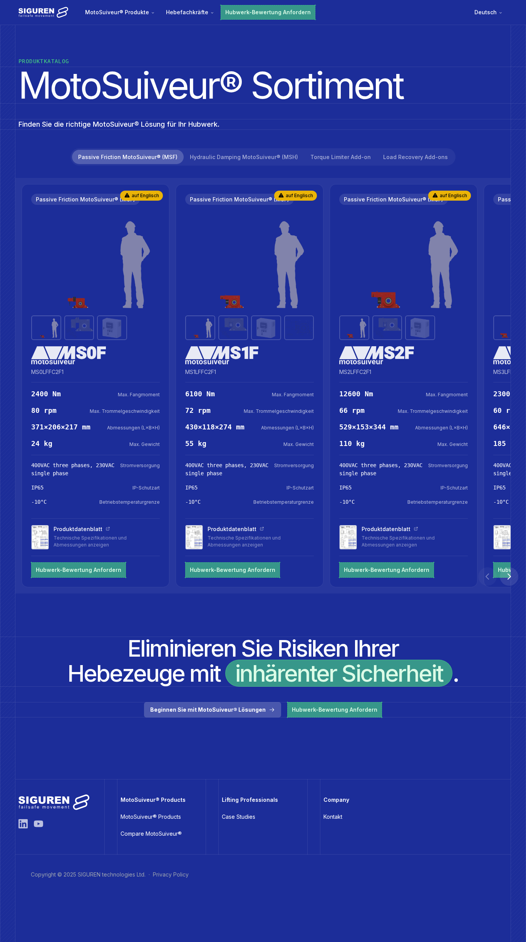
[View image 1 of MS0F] (46, 327)
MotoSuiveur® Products (151, 816)
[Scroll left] (487, 576)
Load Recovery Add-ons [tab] (415, 157)
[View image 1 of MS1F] (200, 327)
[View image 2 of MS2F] (387, 327)
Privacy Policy (171, 874)
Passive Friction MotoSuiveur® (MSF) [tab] (128, 157)
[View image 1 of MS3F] (508, 327)
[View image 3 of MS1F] (266, 327)
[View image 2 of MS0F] (79, 327)
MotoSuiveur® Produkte (117, 12)
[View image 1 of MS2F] (354, 327)
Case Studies (238, 816)
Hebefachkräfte (187, 12)
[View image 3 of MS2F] (420, 327)
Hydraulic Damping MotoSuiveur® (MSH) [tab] (244, 157)
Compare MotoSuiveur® (151, 833)
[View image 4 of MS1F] (299, 327)
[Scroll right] (509, 576)
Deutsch (485, 12)
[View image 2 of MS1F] (233, 327)
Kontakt (332, 816)
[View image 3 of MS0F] (112, 327)
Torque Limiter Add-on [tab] (340, 157)
